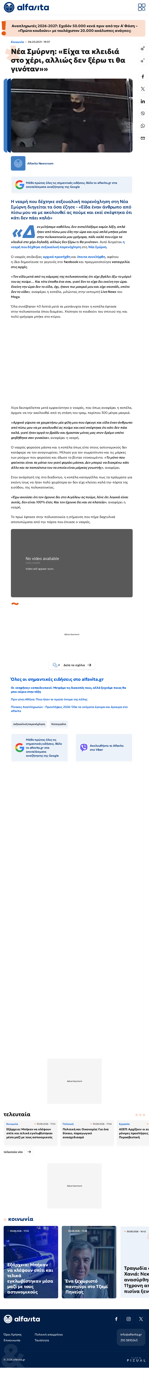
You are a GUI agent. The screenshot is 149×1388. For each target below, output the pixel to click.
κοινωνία (20, 1219)
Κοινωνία (17, 41)
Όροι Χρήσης (13, 1334)
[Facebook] (143, 76)
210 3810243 (129, 1340)
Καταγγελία (58, 724)
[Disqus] (74, 820)
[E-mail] (143, 138)
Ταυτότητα (42, 1340)
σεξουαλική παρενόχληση (29, 724)
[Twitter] (143, 89)
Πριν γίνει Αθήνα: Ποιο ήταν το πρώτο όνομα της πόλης (49, 699)
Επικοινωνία (12, 1340)
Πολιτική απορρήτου (49, 1334)
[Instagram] (128, 1319)
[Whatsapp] (143, 126)
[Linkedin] (143, 101)
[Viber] (143, 113)
